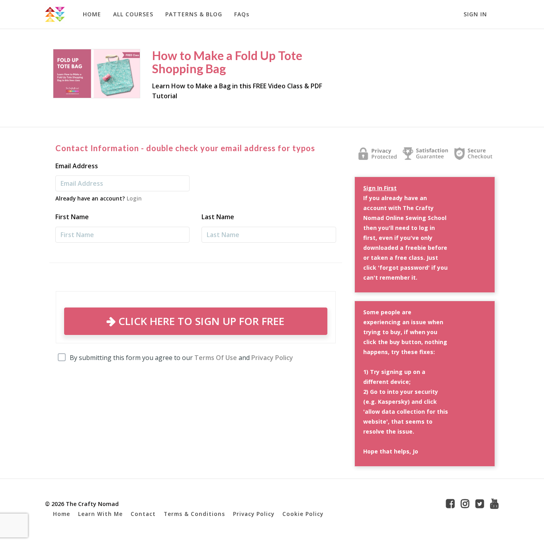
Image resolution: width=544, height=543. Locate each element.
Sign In (475, 14)
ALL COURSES (133, 14)
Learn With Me (100, 514)
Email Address (76, 166)
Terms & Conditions (194, 514)
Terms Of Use (215, 357)
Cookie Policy (302, 514)
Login (134, 198)
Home (61, 514)
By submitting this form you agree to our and (181, 357)
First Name (72, 216)
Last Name (218, 216)
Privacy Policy (272, 357)
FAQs (241, 14)
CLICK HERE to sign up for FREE (199, 321)
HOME (92, 14)
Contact (143, 514)
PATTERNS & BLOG (193, 14)
